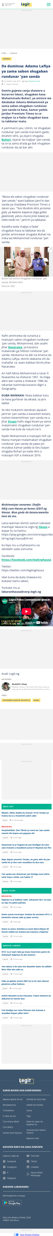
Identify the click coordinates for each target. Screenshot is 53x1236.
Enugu (12, 421)
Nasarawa (15, 347)
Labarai (13, 53)
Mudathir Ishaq (34, 81)
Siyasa (5, 820)
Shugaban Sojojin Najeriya (16, 700)
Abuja (36, 700)
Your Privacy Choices (29, 1234)
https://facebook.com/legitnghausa (26, 560)
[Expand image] (50, 250)
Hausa (43, 527)
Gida (4, 53)
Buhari (6, 139)
